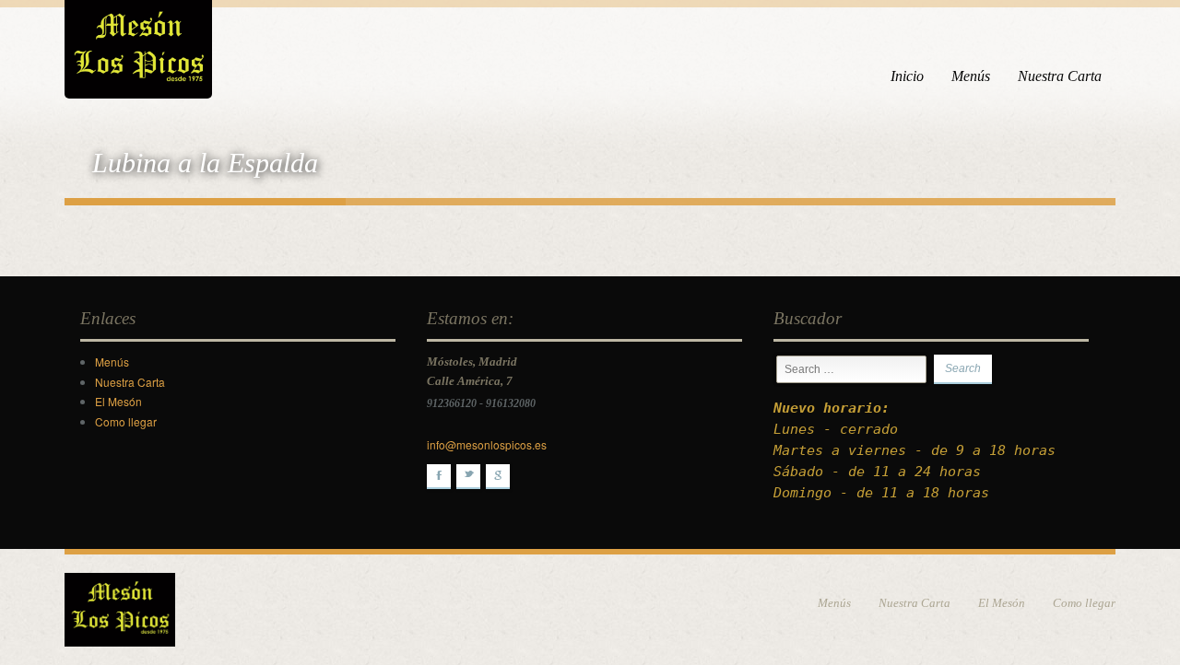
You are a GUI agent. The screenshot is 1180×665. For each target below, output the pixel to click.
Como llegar (126, 421)
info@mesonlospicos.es (487, 444)
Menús (970, 76)
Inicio (907, 76)
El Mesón (118, 401)
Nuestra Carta (1060, 76)
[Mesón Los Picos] (138, 45)
